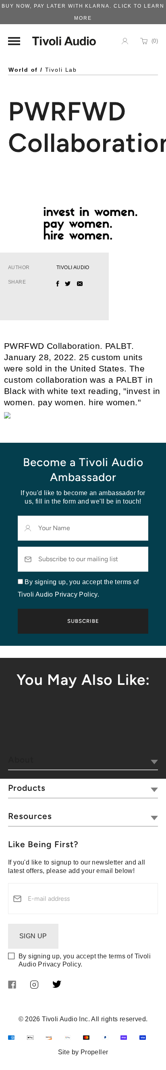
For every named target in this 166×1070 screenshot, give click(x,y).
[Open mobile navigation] (14, 41)
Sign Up (33, 936)
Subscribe (83, 621)
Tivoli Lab (61, 69)
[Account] (125, 41)
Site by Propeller (83, 1052)
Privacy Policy (59, 964)
